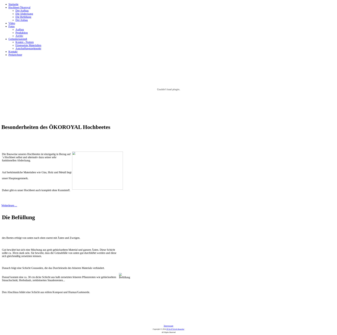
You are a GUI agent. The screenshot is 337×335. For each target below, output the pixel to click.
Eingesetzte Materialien (28, 45)
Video (11, 23)
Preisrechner (15, 54)
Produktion (21, 32)
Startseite (13, 4)
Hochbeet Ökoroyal (19, 7)
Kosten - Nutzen (24, 42)
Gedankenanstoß (17, 38)
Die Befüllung (23, 16)
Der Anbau (21, 20)
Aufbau (19, 29)
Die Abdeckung (24, 13)
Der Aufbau (22, 10)
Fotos (11, 26)
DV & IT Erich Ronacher (175, 329)
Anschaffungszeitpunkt (28, 48)
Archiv (19, 35)
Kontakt (12, 51)
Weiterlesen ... (9, 205)
